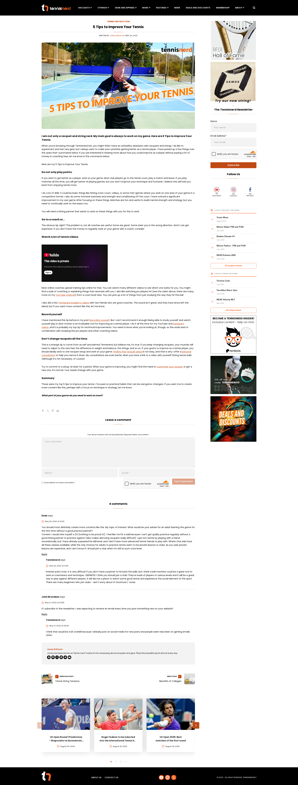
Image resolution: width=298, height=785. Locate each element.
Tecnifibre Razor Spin (227, 290)
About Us (96, 777)
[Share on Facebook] (44, 412)
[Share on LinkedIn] (58, 412)
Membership (222, 7)
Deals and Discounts (198, 7)
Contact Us (111, 777)
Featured (161, 7)
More (145, 7)
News (177, 7)
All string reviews (233, 310)
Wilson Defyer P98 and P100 (230, 227)
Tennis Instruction (118, 21)
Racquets (84, 7)
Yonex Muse (222, 217)
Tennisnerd (53, 559)
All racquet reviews (233, 266)
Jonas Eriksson (117, 35)
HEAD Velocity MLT (226, 299)
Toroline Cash (223, 281)
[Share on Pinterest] (54, 412)
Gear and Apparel (125, 7)
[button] (40, 725)
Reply (44, 554)
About (238, 7)
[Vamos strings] (233, 83)
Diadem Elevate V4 (226, 236)
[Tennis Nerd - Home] (56, 8)
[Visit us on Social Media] (161, 777)
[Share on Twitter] (49, 412)
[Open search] (254, 7)
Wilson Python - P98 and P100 (231, 246)
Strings (102, 7)
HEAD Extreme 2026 (226, 255)
